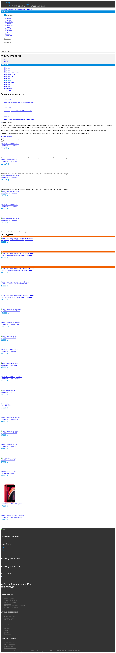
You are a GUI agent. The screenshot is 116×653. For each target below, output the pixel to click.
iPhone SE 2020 (9, 30)
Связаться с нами (9, 616)
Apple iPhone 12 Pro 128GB (9, 446)
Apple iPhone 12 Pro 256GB (9, 433)
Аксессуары (8, 88)
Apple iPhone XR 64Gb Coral (9, 177)
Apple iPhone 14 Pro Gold (8, 338)
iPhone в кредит (9, 599)
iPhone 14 (8, 18)
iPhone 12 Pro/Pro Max (11, 72)
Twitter (6, 630)
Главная (6, 60)
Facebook (7, 629)
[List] (3, 138)
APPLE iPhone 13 (6, 406)
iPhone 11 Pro (9, 25)
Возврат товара (9, 618)
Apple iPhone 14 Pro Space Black (10, 378)
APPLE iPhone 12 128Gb (8, 460)
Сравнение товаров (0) (6, 136)
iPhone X (7, 34)
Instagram (7, 632)
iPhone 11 (8, 27)
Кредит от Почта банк (11, 607)
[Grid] (1, 138)
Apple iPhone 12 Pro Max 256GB (10, 419)
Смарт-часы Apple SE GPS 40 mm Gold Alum (14, 284)
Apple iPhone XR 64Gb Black (9, 145)
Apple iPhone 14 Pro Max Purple (10, 311)
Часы (9, 90)
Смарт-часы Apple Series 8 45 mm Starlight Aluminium (17, 240)
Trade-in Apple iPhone (10, 600)
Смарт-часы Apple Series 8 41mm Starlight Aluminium (17, 270)
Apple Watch (8, 36)
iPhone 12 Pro (9, 22)
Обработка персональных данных (14, 605)
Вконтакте (7, 634)
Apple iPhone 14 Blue (7, 392)
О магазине (7, 604)
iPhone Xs (8, 32)
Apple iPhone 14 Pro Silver (8, 351)
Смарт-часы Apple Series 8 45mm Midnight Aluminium (17, 255)
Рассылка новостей (10, 648)
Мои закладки (8, 646)
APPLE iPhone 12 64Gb (7, 473)
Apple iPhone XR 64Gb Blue (9, 161)
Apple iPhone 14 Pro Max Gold (10, 324)
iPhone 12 (8, 23)
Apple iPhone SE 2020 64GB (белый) (11, 517)
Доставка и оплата (10, 602)
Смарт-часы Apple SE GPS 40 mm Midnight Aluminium (17, 297)
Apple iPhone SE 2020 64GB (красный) (12, 504)
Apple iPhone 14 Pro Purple (9, 365)
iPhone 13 (8, 20)
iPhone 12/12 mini (9, 74)
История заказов (9, 644)
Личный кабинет (9, 643)
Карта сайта (8, 620)
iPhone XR (8, 29)
